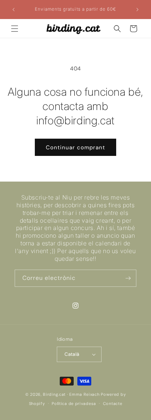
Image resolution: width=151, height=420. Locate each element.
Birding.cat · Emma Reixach (71, 394)
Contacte (112, 403)
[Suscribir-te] (128, 278)
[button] (15, 29)
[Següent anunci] (137, 9)
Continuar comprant (75, 147)
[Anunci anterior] (13, 9)
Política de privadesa (74, 403)
